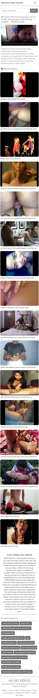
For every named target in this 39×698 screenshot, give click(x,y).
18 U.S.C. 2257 (13, 690)
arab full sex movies (25, 643)
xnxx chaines (7, 652)
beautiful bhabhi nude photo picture (16, 628)
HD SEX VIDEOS (19, 680)
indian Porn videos (23, 693)
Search (33, 11)
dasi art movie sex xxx (10, 648)
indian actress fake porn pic (13, 638)
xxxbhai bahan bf (8, 643)
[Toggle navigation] (35, 3)
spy (27, 638)
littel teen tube (8, 633)
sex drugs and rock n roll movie (14, 657)
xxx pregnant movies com (24, 652)
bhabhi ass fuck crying (11, 667)
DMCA (4, 690)
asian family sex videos (11, 662)
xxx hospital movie (29, 648)
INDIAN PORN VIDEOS (12, 2)
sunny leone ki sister (10, 623)
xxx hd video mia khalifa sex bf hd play (16, 672)
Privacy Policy (25, 690)
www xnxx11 (25, 623)
